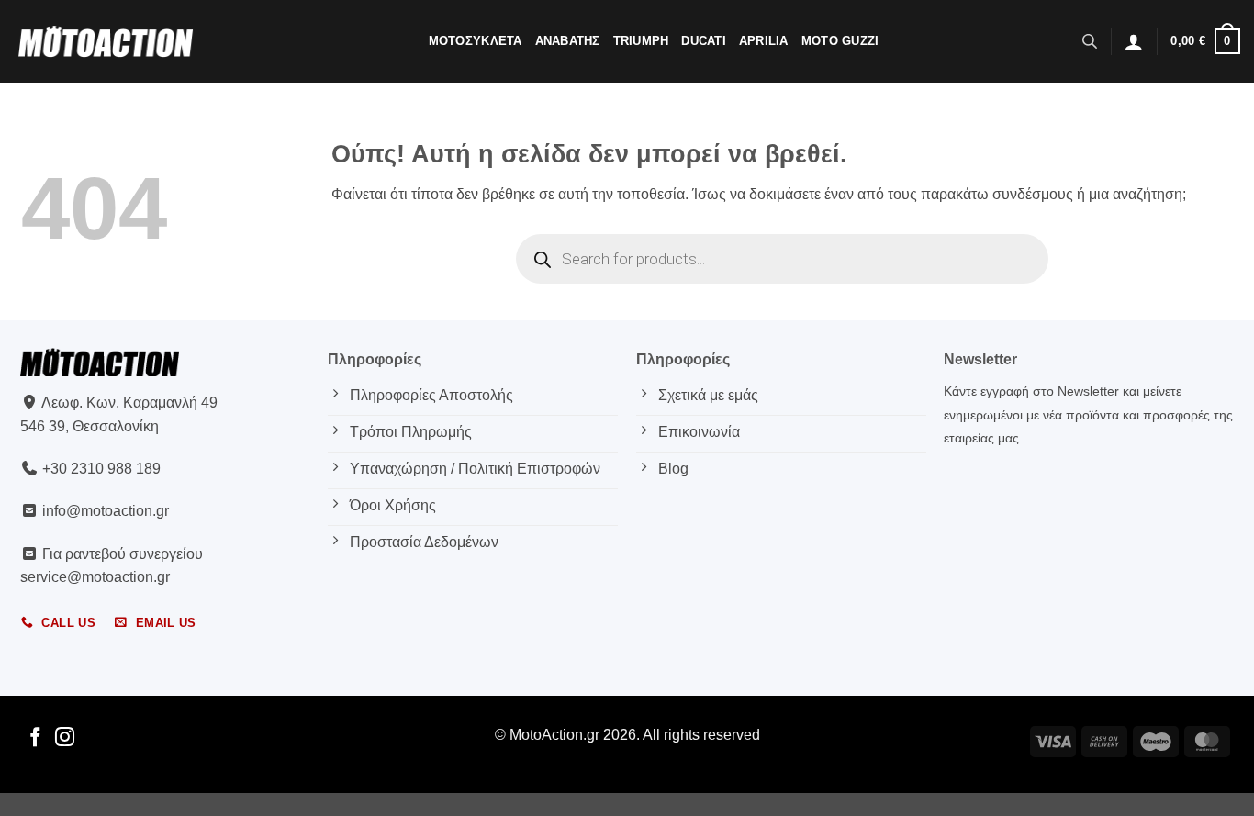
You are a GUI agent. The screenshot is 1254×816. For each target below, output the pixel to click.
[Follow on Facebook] (35, 738)
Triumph (641, 41)
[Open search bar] (1089, 41)
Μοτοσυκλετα (475, 41)
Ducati (703, 41)
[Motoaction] (105, 41)
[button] (1134, 41)
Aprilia (764, 41)
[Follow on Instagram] (64, 738)
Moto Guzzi (840, 41)
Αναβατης (567, 41)
